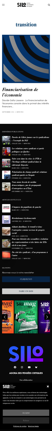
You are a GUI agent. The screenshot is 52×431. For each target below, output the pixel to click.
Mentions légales (33, 426)
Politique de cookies (19, 426)
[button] (47, 386)
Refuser (26, 420)
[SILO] (26, 5)
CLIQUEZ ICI (26, 279)
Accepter (26, 412)
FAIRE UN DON (26, 291)
